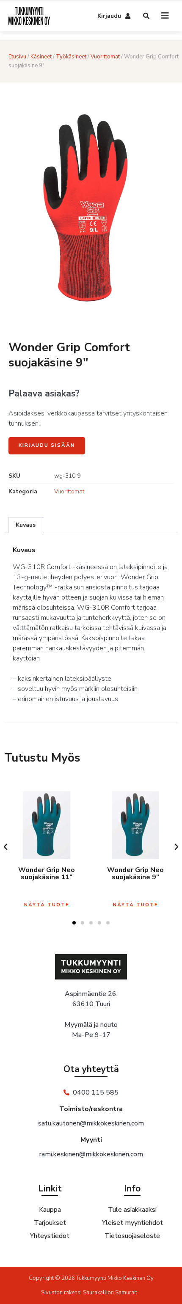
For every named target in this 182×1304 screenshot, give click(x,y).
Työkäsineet (71, 57)
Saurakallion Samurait (110, 1292)
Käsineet (41, 57)
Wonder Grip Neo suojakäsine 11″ (46, 873)
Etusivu (17, 57)
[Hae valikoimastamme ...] (146, 16)
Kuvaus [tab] (26, 525)
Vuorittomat (105, 57)
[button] (5, 847)
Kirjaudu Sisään (47, 445)
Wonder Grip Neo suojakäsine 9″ (135, 873)
